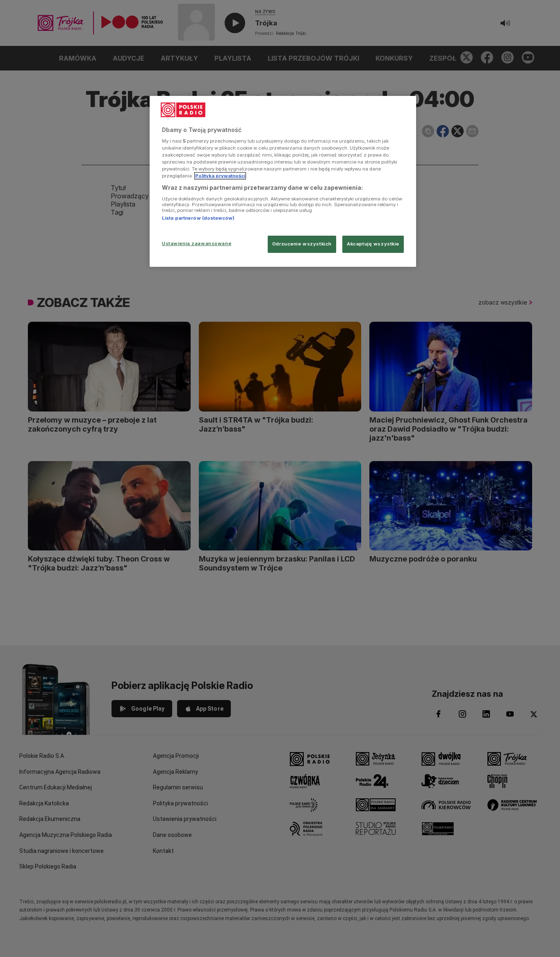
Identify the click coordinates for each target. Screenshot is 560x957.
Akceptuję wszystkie (373, 244)
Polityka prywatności (220, 176)
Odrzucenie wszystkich (302, 244)
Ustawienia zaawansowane (196, 243)
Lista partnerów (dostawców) (198, 218)
